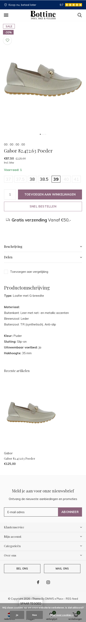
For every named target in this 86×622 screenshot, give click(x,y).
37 (8, 179)
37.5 (20, 179)
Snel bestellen (43, 206)
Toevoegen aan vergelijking (29, 272)
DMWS (49, 598)
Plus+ (60, 598)
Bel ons (22, 568)
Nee (34, 614)
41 (76, 179)
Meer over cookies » (61, 614)
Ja (17, 614)
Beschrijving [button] (13, 246)
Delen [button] (8, 257)
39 (56, 179)
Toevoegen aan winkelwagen (50, 194)
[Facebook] (38, 582)
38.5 (44, 179)
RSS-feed (72, 598)
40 (66, 179)
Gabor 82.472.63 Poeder (19, 458)
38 (32, 179)
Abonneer (70, 512)
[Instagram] (48, 582)
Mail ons (62, 568)
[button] (6, 15)
